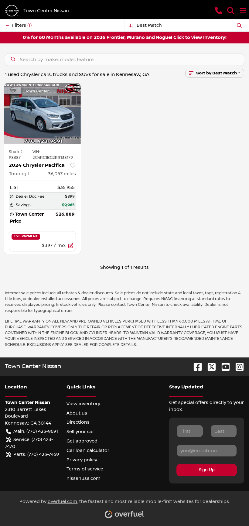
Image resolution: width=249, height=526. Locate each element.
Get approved (82, 441)
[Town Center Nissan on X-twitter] (209, 366)
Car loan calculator (88, 450)
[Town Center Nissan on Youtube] (223, 366)
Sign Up (207, 469)
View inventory (83, 403)
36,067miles (62, 173)
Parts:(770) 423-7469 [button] (36, 454)
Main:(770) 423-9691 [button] (35, 431)
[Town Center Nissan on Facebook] (195, 366)
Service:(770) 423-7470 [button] (29, 443)
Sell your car (80, 431)
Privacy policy (82, 460)
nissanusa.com (84, 478)
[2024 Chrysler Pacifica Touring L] (42, 113)
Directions (78, 422)
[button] (219, 11)
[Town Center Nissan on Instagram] (237, 366)
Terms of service (85, 469)
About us (77, 413)
